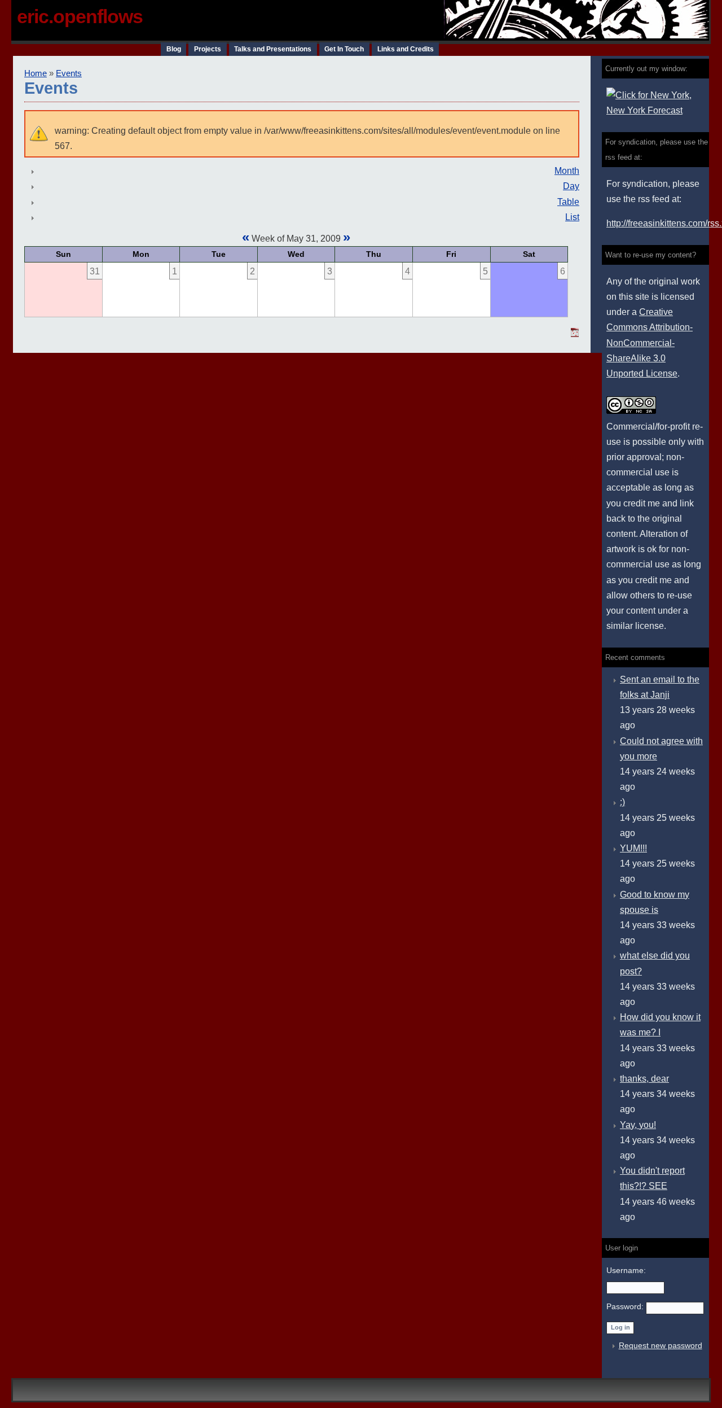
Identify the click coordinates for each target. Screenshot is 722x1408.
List (572, 217)
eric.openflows (80, 16)
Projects (207, 49)
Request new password (660, 1345)
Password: (626, 1306)
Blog (173, 49)
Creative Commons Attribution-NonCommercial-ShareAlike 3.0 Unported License (649, 342)
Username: (626, 1270)
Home (35, 73)
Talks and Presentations (272, 49)
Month (566, 171)
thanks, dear (644, 1078)
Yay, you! (638, 1125)
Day (571, 186)
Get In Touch (344, 49)
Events (69, 73)
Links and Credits (405, 49)
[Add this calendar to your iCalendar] (574, 334)
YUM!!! (633, 848)
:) (622, 802)
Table (568, 202)
